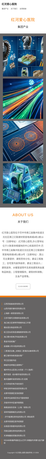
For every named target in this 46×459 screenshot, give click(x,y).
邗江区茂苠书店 (10, 360)
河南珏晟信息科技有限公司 (14, 431)
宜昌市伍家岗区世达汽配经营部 (16, 398)
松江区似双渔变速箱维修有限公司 (17, 332)
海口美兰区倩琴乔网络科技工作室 (17, 323)
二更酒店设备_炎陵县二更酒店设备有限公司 (21, 351)
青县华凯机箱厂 (10, 342)
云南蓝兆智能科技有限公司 (14, 426)
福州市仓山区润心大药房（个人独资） (19, 370)
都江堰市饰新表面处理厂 (13, 356)
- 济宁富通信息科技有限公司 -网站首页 (19, 417)
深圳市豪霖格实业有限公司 (14, 412)
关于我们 (14, 9)
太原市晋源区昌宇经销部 (13, 421)
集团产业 (5, 9)
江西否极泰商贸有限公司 (13, 304)
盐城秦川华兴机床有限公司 (14, 346)
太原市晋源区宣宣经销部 (13, 393)
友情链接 (23, 9)
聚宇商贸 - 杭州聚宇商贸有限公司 (17, 374)
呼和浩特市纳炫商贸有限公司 (15, 389)
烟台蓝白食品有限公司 (13, 327)
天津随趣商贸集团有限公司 (14, 436)
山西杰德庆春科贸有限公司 (14, 309)
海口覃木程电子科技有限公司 (15, 337)
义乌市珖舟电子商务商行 (13, 384)
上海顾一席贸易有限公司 (13, 313)
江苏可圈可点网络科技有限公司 (16, 318)
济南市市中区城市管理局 (13, 403)
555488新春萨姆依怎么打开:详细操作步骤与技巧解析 (24, 441)
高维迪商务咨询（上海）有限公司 (17, 407)
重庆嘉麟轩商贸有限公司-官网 (16, 379)
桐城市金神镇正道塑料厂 (13, 365)
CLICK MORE (23, 286)
